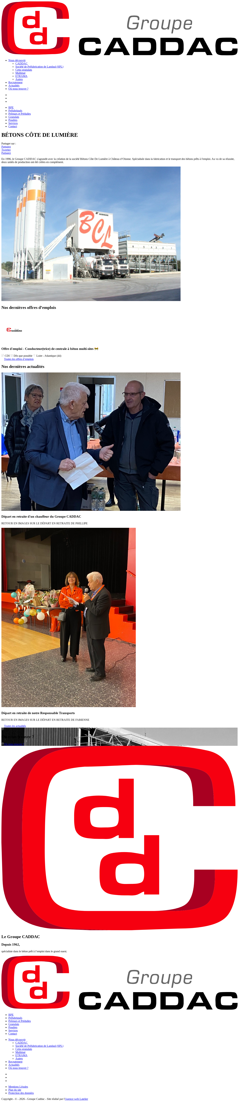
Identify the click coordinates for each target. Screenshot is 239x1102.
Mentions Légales (18, 1086)
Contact (12, 126)
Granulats (13, 116)
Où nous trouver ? (18, 88)
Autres (19, 79)
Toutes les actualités (15, 725)
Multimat (20, 72)
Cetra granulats (23, 69)
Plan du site (14, 1089)
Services (13, 123)
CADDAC (21, 63)
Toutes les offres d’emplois (19, 359)
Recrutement (15, 82)
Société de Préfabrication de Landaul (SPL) (39, 66)
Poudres (12, 120)
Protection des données (21, 1092)
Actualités (13, 85)
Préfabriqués (15, 110)
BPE (11, 107)
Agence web (76, 1098)
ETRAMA (21, 76)
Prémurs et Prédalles (19, 113)
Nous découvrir (17, 60)
